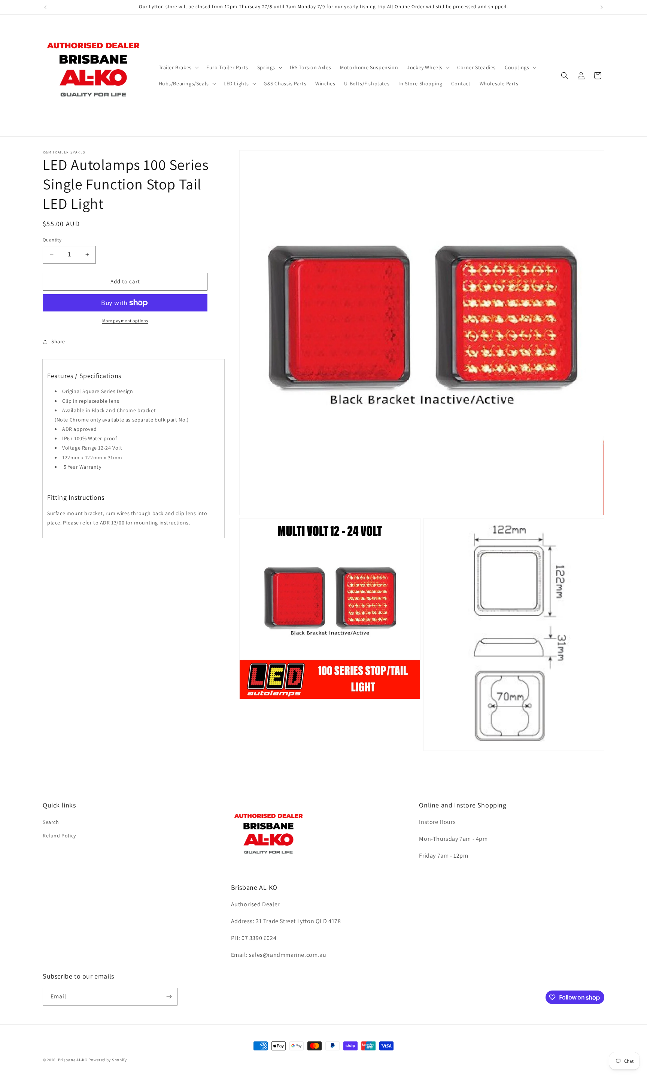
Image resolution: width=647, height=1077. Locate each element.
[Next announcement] (601, 7)
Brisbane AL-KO (73, 1059)
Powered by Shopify (107, 1059)
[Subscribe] (169, 996)
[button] (178, 67)
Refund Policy (59, 835)
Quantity (52, 240)
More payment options (125, 320)
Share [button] (58, 341)
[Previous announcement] (45, 7)
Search (51, 822)
